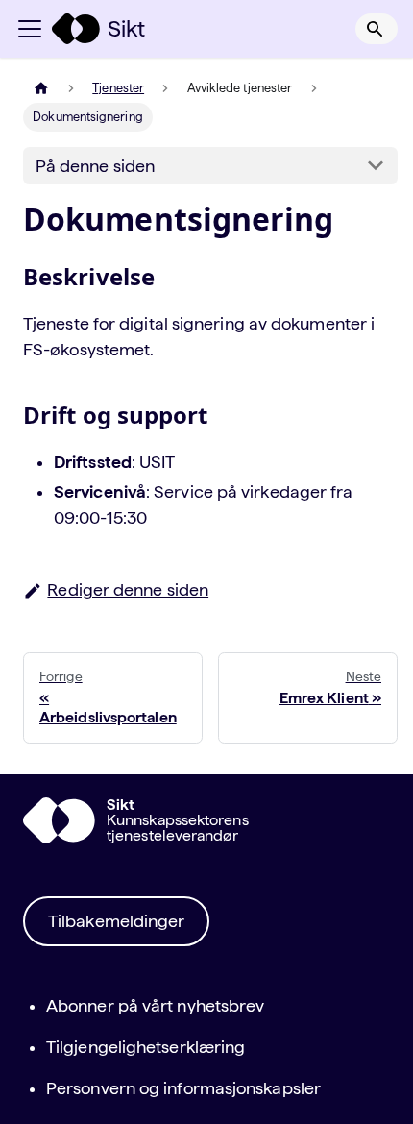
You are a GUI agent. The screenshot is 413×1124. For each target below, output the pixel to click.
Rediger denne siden (127, 589)
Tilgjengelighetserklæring (145, 1047)
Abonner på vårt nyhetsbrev (155, 1005)
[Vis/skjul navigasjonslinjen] (29, 28)
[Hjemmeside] (41, 88)
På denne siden (95, 166)
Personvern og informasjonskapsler (183, 1088)
